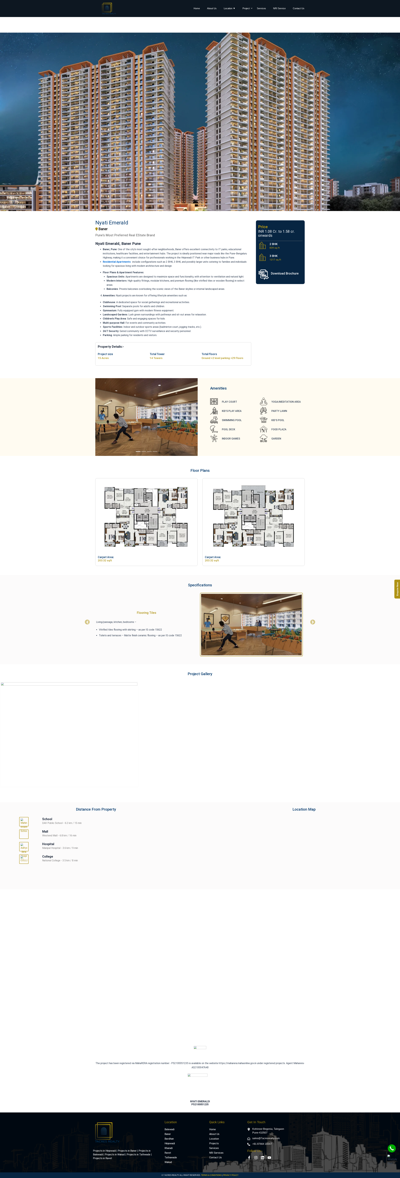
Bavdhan (169, 1138)
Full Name (208, 937)
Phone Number (308, 937)
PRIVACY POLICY (230, 1175)
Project (246, 8)
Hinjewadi (170, 1143)
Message (207, 968)
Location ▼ (229, 8)
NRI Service (279, 8)
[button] (103, 417)
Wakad (168, 1162)
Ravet (168, 1152)
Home (197, 8)
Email (205, 952)
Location (214, 1138)
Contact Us (298, 8)
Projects (214, 1143)
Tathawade (171, 1157)
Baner (168, 1134)
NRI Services (216, 1152)
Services (261, 8)
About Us (212, 8)
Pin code (304, 952)
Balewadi (169, 1129)
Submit (297, 998)
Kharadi (168, 1148)
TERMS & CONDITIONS (211, 1175)
